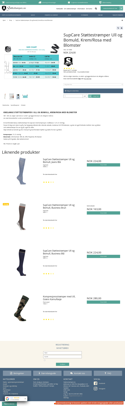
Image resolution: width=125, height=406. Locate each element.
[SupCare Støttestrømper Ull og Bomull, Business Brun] (21, 221)
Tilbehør (100, 15)
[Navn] (62, 353)
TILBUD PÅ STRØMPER (118, 15)
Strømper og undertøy (51, 15)
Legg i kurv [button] (96, 96)
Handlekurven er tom (110, 8)
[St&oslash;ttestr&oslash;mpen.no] (14, 8)
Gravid (33, 15)
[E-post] (62, 356)
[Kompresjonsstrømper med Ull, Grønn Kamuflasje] (21, 313)
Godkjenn (62, 364)
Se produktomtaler (83, 72)
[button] (118, 28)
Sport (69, 15)
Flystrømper (84, 15)
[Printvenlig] (122, 20)
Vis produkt (103, 165)
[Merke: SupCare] (68, 62)
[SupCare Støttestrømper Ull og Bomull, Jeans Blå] (21, 176)
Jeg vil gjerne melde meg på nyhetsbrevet (64, 360)
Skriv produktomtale (69, 72)
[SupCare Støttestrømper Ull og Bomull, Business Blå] (21, 267)
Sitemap (66, 398)
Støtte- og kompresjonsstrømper (11, 15)
